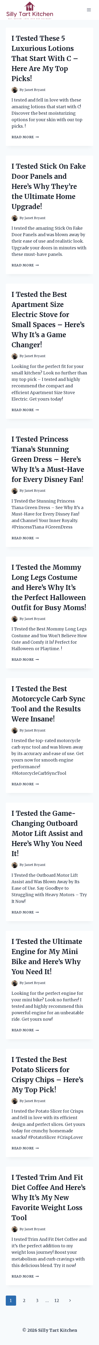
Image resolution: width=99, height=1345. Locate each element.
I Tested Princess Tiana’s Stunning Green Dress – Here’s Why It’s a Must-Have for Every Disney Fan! (48, 459)
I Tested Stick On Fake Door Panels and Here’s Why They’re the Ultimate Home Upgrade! (49, 186)
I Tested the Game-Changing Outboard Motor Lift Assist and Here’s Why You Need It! (47, 833)
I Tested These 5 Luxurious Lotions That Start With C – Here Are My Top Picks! (45, 58)
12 (57, 1300)
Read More (25, 137)
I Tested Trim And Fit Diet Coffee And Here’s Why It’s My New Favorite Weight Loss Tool (49, 1197)
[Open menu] (88, 10)
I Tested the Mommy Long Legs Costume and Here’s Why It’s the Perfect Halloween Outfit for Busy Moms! (49, 587)
